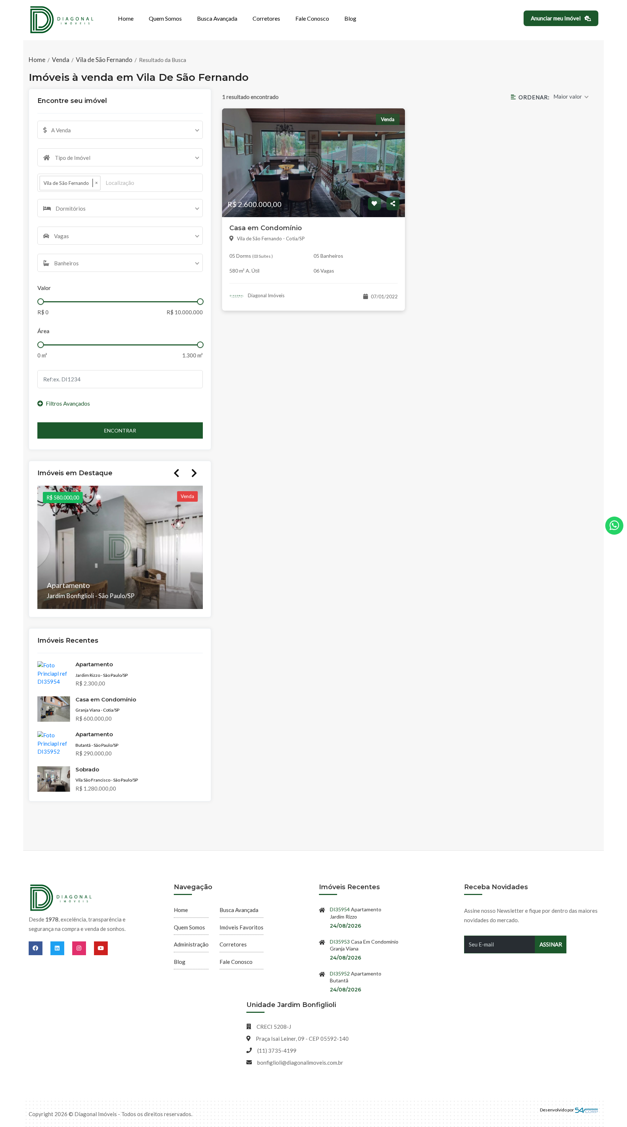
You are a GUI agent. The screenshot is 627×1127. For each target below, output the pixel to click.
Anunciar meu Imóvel (556, 18)
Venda (60, 59)
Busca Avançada (217, 18)
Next (194, 473)
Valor (44, 287)
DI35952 (340, 973)
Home (126, 18)
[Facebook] (39, 948)
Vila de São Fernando (104, 59)
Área (43, 330)
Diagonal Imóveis (265, 295)
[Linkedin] (61, 948)
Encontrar (120, 430)
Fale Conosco (312, 18)
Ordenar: (534, 97)
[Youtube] (101, 948)
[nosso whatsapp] (614, 525)
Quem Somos (165, 18)
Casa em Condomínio (265, 228)
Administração (191, 944)
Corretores (266, 18)
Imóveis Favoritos (241, 927)
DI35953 (340, 942)
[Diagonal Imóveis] (61, 898)
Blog (350, 18)
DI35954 (340, 909)
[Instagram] (83, 948)
